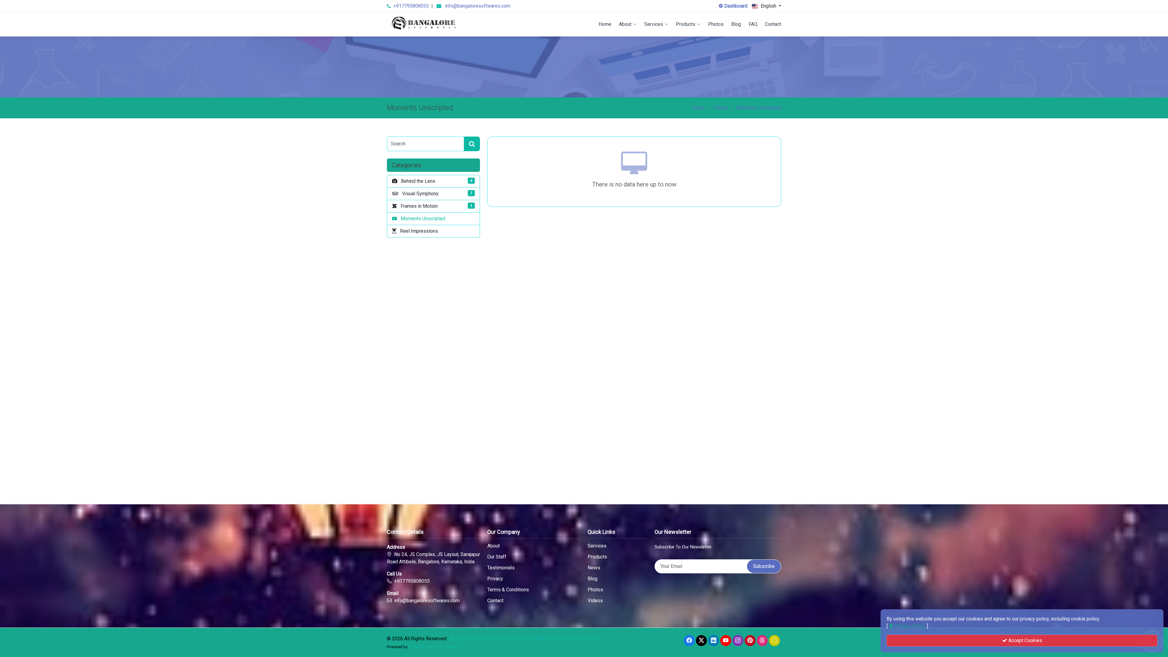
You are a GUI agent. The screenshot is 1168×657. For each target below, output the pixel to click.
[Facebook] (689, 640)
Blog (736, 24)
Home (605, 24)
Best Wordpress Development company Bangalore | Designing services (526, 638)
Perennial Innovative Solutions (434, 647)
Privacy (495, 578)
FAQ (753, 24)
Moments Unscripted (758, 107)
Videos (720, 107)
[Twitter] (701, 640)
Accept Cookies (1024, 640)
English (768, 6)
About (625, 24)
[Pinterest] (750, 640)
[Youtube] (725, 640)
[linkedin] (713, 640)
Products (685, 24)
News (594, 567)
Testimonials (501, 567)
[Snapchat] (774, 640)
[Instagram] (737, 640)
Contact (773, 24)
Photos (716, 24)
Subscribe (764, 566)
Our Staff (496, 556)
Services (653, 24)
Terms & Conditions (508, 589)
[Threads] (762, 640)
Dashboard (735, 6)
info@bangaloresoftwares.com (477, 6)
